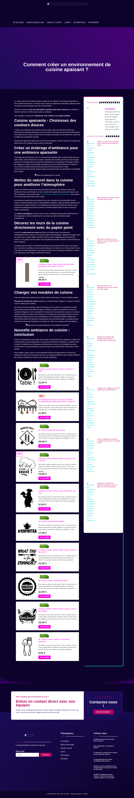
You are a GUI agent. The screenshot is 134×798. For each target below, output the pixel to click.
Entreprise (93, 22)
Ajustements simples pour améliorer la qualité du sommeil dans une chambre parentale (107, 485)
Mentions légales (76, 794)
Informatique (80, 22)
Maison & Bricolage (35, 22)
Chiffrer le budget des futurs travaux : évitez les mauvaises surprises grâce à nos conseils (104, 776)
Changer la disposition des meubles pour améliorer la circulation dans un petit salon (106, 338)
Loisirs (67, 22)
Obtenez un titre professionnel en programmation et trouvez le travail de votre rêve (105, 767)
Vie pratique (18, 22)
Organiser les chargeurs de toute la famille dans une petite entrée (108, 389)
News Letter (20, 751)
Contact (85, 794)
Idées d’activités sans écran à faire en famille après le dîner (108, 198)
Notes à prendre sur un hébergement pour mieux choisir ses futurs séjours (107, 287)
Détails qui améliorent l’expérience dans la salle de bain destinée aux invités (108, 143)
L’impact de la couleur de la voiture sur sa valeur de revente (105, 753)
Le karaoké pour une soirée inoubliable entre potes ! (103, 760)
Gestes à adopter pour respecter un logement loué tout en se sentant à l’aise (108, 440)
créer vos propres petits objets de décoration (55, 194)
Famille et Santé (54, 22)
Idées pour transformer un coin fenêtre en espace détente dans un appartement (108, 240)
